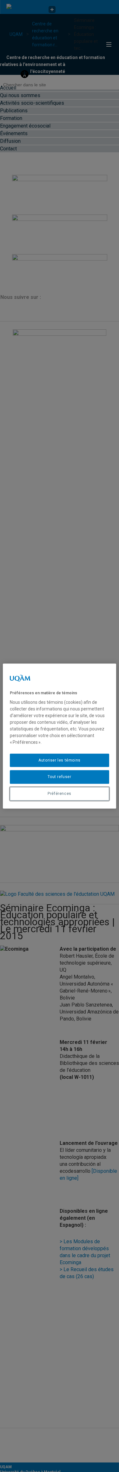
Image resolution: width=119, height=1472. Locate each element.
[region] (59, 736)
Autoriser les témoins (59, 760)
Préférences (59, 793)
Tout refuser (59, 777)
